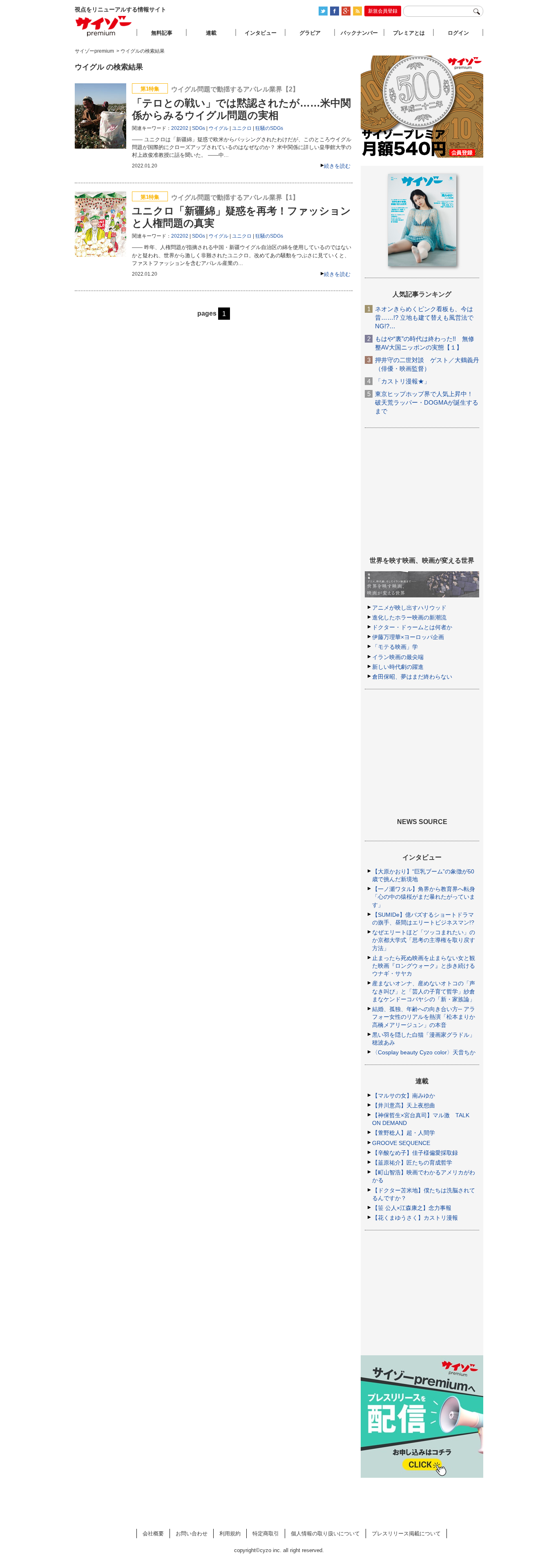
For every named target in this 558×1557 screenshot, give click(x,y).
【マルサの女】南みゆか (403, 1095)
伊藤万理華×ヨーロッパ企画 (408, 637)
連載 (211, 33)
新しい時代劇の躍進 (398, 667)
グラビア (310, 33)
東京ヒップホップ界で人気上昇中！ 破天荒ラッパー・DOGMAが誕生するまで (426, 402)
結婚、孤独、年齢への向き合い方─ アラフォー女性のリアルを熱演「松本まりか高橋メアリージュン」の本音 (423, 1017)
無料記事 (161, 33)
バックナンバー (359, 33)
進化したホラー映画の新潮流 (409, 617)
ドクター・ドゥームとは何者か (412, 627)
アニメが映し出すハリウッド (409, 607)
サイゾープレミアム (104, 26)
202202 (179, 128)
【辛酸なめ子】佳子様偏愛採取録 (415, 1152)
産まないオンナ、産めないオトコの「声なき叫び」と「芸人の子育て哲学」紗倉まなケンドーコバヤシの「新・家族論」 (423, 991)
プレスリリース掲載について (406, 1533)
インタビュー (261, 33)
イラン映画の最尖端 (398, 657)
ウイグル (218, 128)
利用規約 (230, 1533)
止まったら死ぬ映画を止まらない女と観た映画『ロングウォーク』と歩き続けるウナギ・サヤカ (423, 966)
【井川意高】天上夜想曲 (403, 1105)
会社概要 (153, 1533)
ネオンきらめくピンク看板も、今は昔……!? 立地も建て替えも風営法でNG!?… (424, 317)
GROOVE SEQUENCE (401, 1143)
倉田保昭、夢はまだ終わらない (412, 676)
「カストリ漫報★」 (402, 381)
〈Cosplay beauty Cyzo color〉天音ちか (423, 1052)
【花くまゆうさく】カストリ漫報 (415, 1217)
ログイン (458, 33)
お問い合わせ (192, 1533)
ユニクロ (242, 128)
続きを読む (337, 166)
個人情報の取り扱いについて (325, 1533)
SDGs (198, 128)
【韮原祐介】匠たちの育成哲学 (412, 1162)
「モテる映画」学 (395, 647)
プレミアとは (409, 33)
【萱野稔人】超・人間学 (403, 1132)
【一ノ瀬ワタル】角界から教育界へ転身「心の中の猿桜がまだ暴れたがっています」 (423, 897)
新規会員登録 (382, 11)
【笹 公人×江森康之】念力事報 (411, 1208)
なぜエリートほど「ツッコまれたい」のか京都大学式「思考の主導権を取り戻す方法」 (423, 940)
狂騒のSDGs (269, 128)
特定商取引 (265, 1533)
